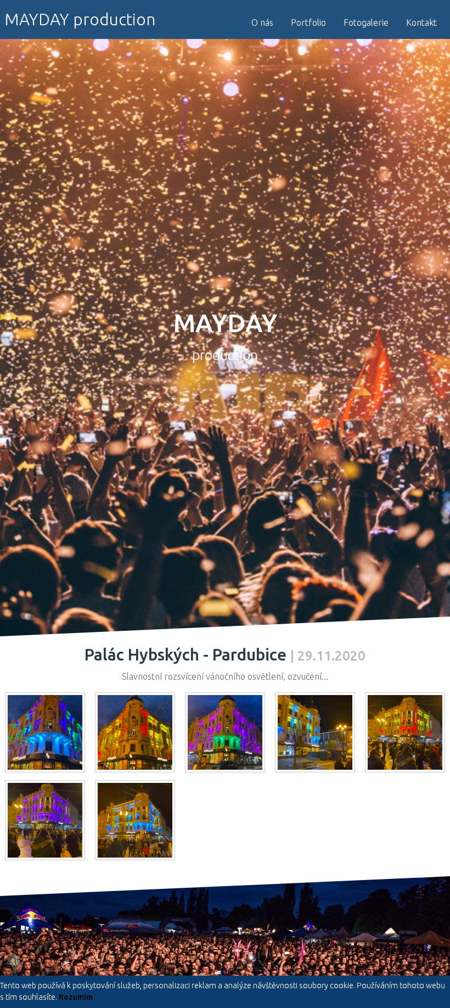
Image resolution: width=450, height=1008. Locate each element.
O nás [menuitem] (262, 22)
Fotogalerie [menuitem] (366, 22)
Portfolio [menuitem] (308, 22)
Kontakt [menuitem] (421, 22)
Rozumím (76, 997)
